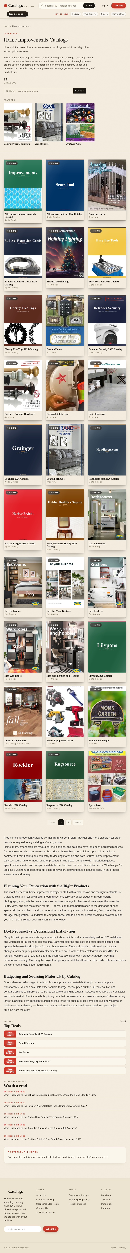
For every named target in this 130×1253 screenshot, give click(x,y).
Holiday (75, 14)
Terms (113, 1247)
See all (123, 1021)
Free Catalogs (16, 14)
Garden (104, 14)
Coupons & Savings (79, 1195)
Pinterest (105, 1208)
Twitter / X (106, 1199)
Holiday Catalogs (77, 1204)
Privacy (122, 1247)
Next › (78, 822)
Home (6, 26)
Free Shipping (90, 14)
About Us (41, 1195)
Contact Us (42, 1208)
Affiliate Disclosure (45, 1212)
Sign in (105, 5)
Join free (118, 5)
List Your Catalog (45, 1199)
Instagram (106, 1204)
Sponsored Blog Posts (47, 1204)
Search (89, 5)
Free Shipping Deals (79, 1199)
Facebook (106, 1195)
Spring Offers (118, 14)
